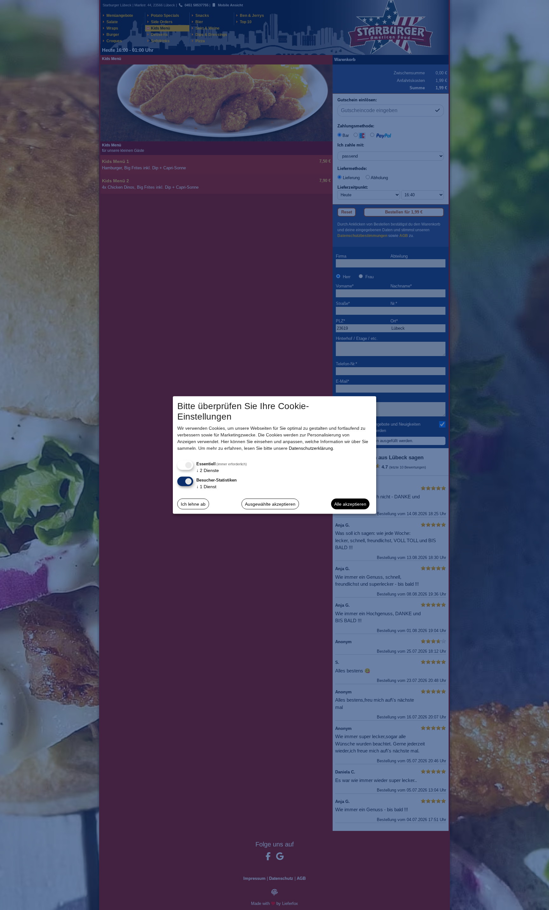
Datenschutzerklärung (311, 448)
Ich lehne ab (193, 503)
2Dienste (207, 470)
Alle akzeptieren (350, 503)
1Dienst (206, 486)
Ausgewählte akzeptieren (270, 503)
